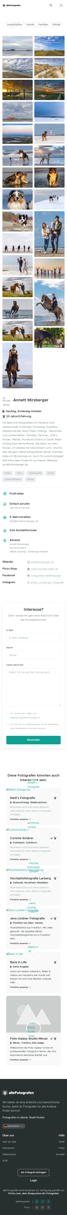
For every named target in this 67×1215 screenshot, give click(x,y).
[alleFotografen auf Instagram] (42, 1201)
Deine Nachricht (14, 665)
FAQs (61, 1148)
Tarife (62, 1142)
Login (33, 1180)
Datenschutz (9, 1154)
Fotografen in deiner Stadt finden (23, 1117)
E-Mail (9, 630)
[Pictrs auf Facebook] (48, 1207)
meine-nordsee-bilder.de (44, 569)
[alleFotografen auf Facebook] (48, 1201)
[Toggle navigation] (61, 5)
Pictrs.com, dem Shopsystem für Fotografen (33, 1193)
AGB (4, 1161)
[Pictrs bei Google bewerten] (36, 1207)
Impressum (8, 1148)
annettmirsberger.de (42, 562)
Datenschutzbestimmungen (23, 718)
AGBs (29, 713)
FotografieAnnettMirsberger (45, 576)
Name (9, 648)
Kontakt (60, 1154)
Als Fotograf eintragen (33, 1172)
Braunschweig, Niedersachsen (30, 802)
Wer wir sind (9, 1142)
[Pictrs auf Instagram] (42, 1207)
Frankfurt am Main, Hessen (28, 923)
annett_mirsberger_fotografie (47, 583)
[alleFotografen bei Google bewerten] (36, 1201)
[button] (51, 5)
